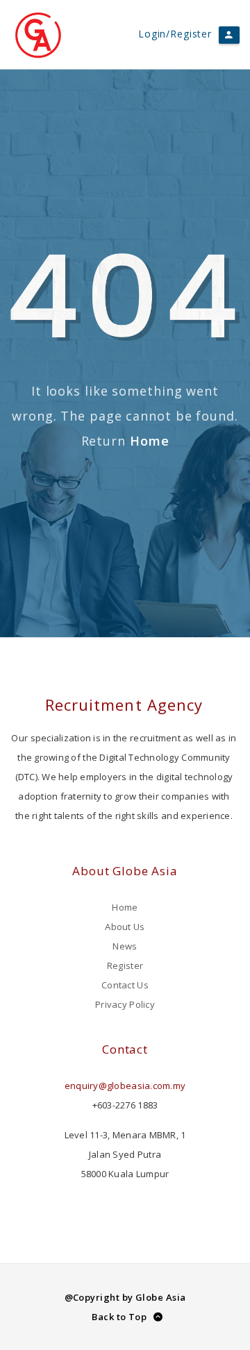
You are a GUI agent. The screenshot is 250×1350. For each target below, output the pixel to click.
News (124, 946)
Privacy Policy (125, 1004)
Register (125, 965)
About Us (124, 926)
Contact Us (125, 985)
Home (149, 440)
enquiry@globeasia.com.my (125, 1085)
